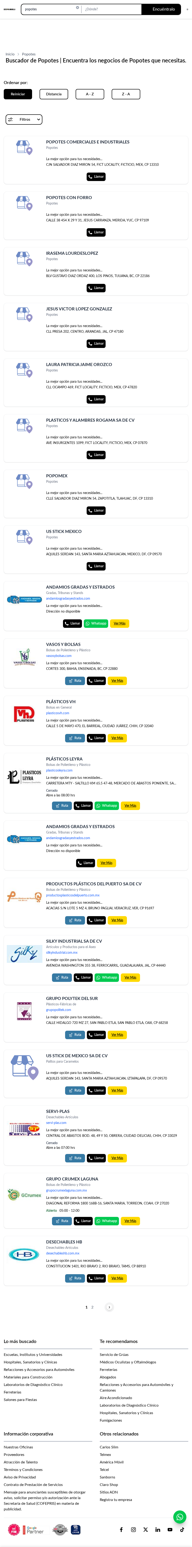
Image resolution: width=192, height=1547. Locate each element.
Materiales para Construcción (28, 1377)
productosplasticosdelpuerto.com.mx (73, 895)
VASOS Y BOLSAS (63, 645)
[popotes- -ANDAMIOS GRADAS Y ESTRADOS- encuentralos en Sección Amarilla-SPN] (24, 600)
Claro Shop (109, 1485)
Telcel (104, 1470)
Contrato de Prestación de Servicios (33, 1485)
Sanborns (107, 1477)
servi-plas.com (56, 1123)
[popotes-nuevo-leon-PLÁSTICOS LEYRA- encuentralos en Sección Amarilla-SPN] (24, 777)
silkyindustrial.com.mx (62, 952)
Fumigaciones (111, 1420)
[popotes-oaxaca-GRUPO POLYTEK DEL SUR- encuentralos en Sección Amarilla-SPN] (24, 1011)
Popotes (29, 54)
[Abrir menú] (187, 9)
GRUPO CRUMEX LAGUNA (72, 1179)
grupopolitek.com (58, 1010)
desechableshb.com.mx (62, 1253)
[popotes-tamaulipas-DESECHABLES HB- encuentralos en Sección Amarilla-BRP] (24, 1254)
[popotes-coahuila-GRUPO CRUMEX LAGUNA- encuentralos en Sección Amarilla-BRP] (24, 1194)
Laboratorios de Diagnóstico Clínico (33, 1385)
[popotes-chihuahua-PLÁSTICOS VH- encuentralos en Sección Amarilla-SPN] (24, 714)
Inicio (10, 54)
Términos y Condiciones (23, 1470)
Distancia (54, 94)
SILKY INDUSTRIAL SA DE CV (74, 941)
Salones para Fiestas (20, 1400)
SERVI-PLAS (58, 1112)
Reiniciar (18, 94)
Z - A (126, 94)
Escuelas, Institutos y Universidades (33, 1355)
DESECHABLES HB (64, 1242)
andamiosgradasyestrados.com (68, 598)
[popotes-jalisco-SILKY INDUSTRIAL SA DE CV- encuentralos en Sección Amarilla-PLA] (24, 954)
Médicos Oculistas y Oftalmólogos (128, 1362)
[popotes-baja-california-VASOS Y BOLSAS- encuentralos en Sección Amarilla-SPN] (24, 657)
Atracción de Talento (21, 1462)
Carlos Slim (109, 1447)
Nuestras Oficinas (18, 1447)
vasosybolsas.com (59, 656)
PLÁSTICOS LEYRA (64, 759)
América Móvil (112, 1462)
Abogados (108, 1377)
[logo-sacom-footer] (44, 1530)
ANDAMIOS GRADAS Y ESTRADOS (80, 587)
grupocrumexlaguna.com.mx (66, 1190)
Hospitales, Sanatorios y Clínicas (30, 1362)
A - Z (90, 94)
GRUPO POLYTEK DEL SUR (72, 999)
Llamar (99, 176)
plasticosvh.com (57, 713)
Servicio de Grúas (114, 1355)
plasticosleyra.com (59, 770)
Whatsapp (98, 623)
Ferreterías (12, 1392)
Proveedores (14, 1455)
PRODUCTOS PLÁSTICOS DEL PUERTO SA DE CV (94, 884)
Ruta (77, 681)
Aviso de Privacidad (20, 1477)
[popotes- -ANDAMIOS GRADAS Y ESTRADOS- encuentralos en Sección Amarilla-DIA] (24, 839)
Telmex (105, 1455)
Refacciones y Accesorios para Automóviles (39, 1370)
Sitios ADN (109, 1492)
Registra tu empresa (116, 1500)
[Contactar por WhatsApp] (179, 1517)
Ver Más (120, 623)
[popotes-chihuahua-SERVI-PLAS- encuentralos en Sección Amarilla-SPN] (24, 1129)
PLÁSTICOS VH (61, 702)
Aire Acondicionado (116, 1398)
